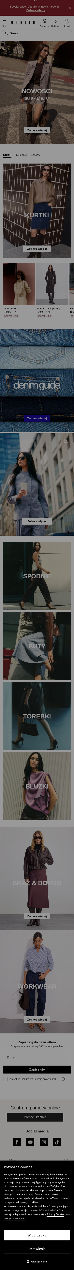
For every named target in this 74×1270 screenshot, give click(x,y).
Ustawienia (37, 1249)
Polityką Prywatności (15, 1218)
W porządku (37, 1235)
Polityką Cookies (55, 1214)
